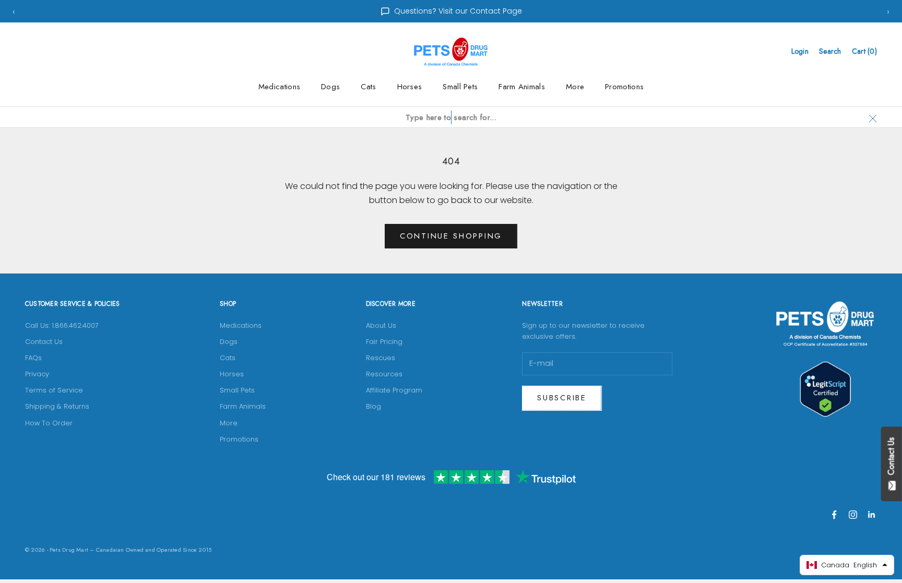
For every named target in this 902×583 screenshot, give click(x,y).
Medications (279, 86)
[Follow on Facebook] (834, 514)
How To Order (49, 423)
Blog (373, 406)
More (575, 86)
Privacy (37, 374)
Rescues (380, 357)
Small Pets (460, 86)
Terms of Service (54, 390)
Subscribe (561, 397)
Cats (368, 86)
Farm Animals (522, 86)
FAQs (33, 357)
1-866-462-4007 (458, 11)
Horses (409, 86)
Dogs (330, 86)
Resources (384, 374)
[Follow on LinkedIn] (872, 514)
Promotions (624, 86)
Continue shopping (451, 236)
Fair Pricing (384, 341)
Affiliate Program (394, 390)
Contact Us (44, 341)
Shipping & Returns (57, 406)
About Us (381, 325)
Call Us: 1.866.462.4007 (62, 325)
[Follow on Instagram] (853, 514)
